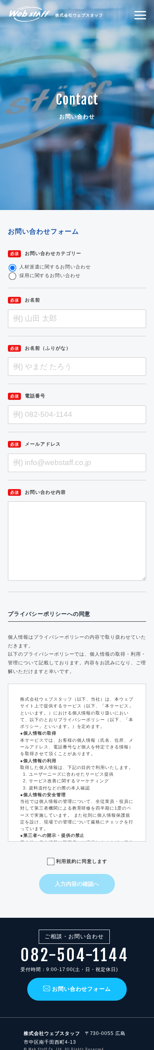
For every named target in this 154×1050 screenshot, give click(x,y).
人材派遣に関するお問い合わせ (55, 267)
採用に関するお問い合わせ (50, 275)
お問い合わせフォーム (81, 989)
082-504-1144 (75, 955)
